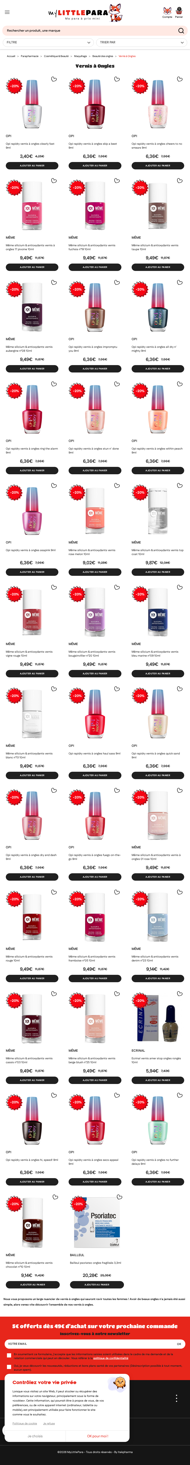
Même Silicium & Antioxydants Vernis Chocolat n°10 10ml (29, 1265)
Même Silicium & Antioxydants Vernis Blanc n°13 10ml (29, 756)
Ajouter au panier (32, 165)
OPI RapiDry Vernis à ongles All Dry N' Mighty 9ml (154, 349)
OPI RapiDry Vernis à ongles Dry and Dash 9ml (31, 857)
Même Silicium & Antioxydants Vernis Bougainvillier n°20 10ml (92, 654)
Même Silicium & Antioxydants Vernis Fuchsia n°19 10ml (92, 247)
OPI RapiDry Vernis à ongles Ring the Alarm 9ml (32, 451)
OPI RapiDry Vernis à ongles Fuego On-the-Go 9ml (95, 857)
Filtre (12, 42)
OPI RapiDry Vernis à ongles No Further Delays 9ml (155, 1162)
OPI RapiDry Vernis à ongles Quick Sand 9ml (156, 756)
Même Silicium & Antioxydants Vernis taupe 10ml (155, 247)
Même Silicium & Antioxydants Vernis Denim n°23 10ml (155, 959)
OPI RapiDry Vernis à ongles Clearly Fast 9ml (30, 146)
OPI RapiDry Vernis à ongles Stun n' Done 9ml (94, 451)
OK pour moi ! (97, 1436)
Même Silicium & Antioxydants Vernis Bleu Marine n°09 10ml (155, 654)
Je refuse (49, 1424)
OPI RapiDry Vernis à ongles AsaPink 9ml (31, 550)
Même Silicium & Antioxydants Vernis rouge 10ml (29, 959)
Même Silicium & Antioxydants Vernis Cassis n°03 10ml (29, 1060)
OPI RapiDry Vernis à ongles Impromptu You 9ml (93, 349)
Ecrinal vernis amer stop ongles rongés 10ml (156, 1060)
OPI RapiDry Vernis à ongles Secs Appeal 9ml (93, 1162)
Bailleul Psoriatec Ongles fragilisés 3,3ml (95, 1263)
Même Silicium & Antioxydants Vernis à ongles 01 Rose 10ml (156, 857)
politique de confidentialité (110, 1358)
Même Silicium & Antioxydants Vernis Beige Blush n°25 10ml (92, 1060)
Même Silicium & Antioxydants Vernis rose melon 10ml (92, 552)
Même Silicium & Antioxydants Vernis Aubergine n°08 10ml (29, 349)
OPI (8, 136)
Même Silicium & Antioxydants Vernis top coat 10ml (158, 552)
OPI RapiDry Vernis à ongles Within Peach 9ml (157, 451)
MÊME (10, 237)
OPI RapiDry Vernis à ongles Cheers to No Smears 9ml (157, 146)
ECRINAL (138, 1050)
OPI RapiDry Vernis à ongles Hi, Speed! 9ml (32, 1160)
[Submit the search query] (181, 30)
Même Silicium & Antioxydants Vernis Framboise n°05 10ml (92, 959)
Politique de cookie (25, 1424)
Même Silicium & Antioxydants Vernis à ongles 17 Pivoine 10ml (30, 247)
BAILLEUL (77, 1255)
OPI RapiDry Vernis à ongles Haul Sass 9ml (94, 754)
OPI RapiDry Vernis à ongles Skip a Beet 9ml (93, 146)
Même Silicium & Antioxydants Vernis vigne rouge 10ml (29, 654)
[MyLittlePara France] (85, 12)
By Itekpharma (123, 1452)
